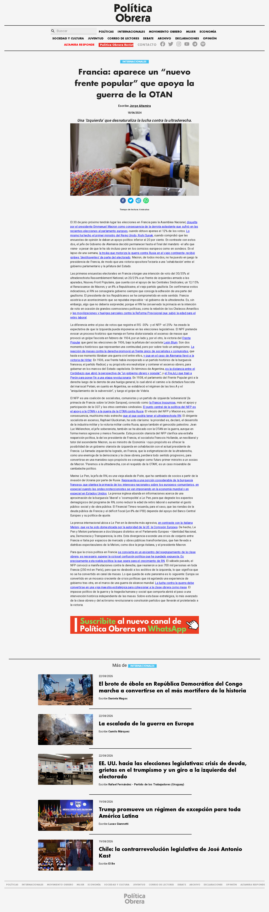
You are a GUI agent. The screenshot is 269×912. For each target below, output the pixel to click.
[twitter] (131, 201)
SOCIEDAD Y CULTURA (68, 38)
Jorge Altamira (140, 106)
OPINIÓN (210, 38)
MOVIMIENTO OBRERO (165, 31)
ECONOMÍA (208, 31)
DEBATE (148, 38)
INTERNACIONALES (131, 31)
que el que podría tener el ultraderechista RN (152, 416)
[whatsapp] (146, 201)
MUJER (191, 31)
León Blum (170, 342)
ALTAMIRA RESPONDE (79, 44)
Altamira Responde (252, 885)
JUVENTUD (95, 38)
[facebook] (123, 201)
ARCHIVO (164, 38)
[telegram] (138, 201)
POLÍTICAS (106, 31)
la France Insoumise (162, 402)
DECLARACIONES (187, 38)
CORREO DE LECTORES (123, 38)
